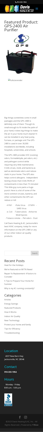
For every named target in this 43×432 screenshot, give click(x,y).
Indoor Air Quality (12, 316)
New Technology (11, 320)
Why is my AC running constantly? (19, 288)
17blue (35, 425)
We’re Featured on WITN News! (18, 269)
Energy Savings (11, 303)
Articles (7, 299)
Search (34, 253)
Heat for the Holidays (13, 265)
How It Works (10, 312)
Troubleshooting (12, 333)
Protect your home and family (17, 324)
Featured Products (12, 308)
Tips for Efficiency (12, 328)
